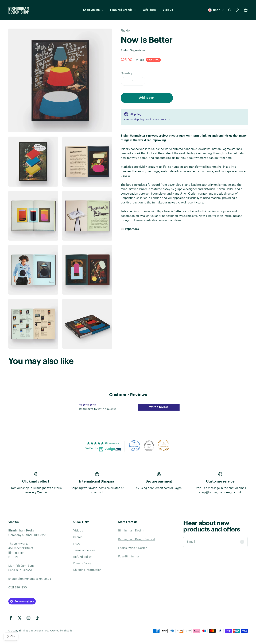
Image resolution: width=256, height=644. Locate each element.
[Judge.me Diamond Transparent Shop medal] (134, 445)
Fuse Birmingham (129, 556)
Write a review (158, 407)
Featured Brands (121, 10)
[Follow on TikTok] (37, 618)
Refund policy (82, 557)
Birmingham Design (131, 530)
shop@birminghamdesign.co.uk (220, 492)
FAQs (76, 543)
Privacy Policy (82, 563)
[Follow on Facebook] (10, 618)
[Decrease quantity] (126, 81)
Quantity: (127, 73)
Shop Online (91, 10)
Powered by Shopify (60, 631)
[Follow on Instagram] (28, 618)
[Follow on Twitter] (19, 618)
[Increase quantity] (140, 81)
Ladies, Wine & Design (132, 548)
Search (78, 537)
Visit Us (168, 10)
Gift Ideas (149, 10)
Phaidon (126, 30)
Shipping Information (87, 570)
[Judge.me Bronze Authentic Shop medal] (163, 445)
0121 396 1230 (17, 587)
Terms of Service (84, 550)
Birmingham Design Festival (136, 539)
